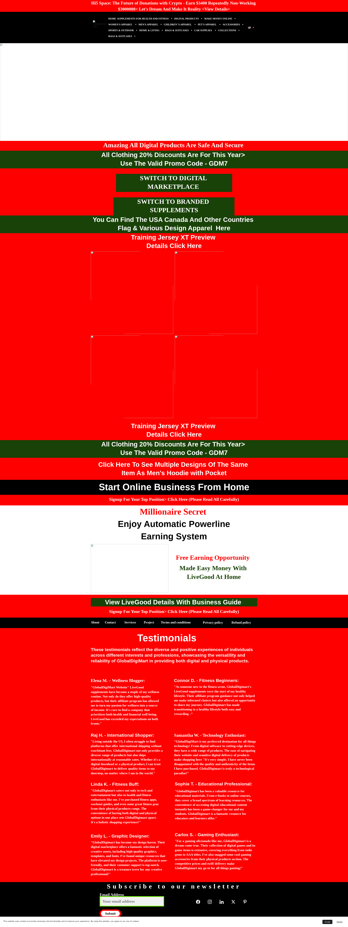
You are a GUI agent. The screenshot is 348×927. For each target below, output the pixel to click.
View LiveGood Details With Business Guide (174, 602)
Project (149, 622)
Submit (110, 913)
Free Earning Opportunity (213, 557)
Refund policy (242, 622)
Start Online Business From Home (174, 487)
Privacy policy (213, 622)
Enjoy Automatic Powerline (174, 524)
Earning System (174, 536)
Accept (327, 922)
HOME (112, 18)
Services (130, 622)
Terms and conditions (176, 622)
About (95, 622)
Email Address (112, 894)
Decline (340, 922)
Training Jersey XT (174, 49)
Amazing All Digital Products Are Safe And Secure (174, 145)
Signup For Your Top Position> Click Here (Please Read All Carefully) (174, 499)
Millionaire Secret (174, 511)
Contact (111, 622)
